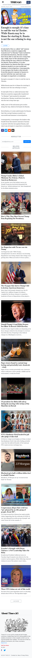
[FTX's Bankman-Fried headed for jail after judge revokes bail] (16, 421)
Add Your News (5, 645)
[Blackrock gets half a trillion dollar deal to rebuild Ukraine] (16, 460)
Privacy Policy (25, 655)
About (19, 655)
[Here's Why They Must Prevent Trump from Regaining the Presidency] (16, 203)
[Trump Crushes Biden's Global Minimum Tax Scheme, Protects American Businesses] (16, 162)
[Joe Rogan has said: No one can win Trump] (16, 234)
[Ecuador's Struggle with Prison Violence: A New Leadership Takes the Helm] (16, 535)
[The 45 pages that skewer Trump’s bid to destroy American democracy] (16, 272)
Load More (16, 601)
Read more (4, 643)
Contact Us (14, 655)
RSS (4, 647)
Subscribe (27, 141)
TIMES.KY (16, 2)
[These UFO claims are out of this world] (16, 576)
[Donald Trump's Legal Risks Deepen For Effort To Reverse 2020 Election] (16, 311)
